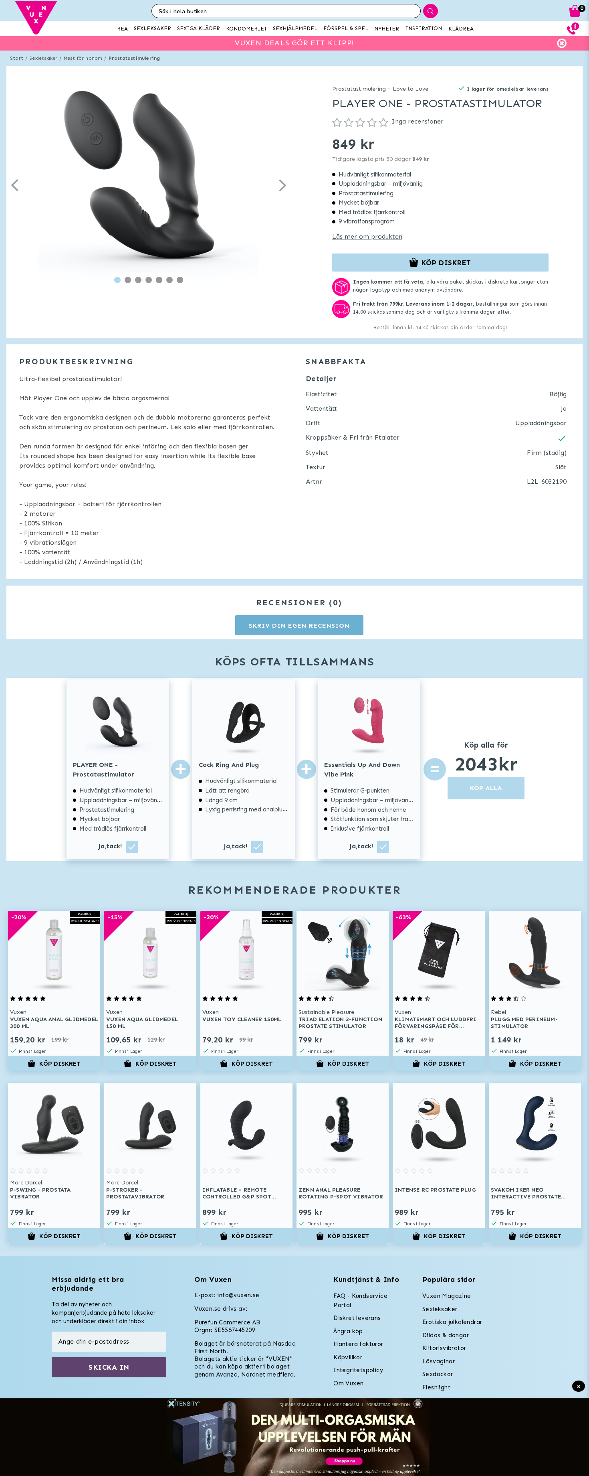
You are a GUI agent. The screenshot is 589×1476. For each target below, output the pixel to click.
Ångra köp (348, 1331)
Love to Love (410, 88)
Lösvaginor (438, 1361)
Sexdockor (437, 1374)
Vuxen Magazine (446, 1296)
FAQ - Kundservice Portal (360, 1300)
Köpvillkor (347, 1357)
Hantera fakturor (358, 1344)
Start (16, 58)
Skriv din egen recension (299, 625)
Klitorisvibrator (444, 1348)
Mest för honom (83, 58)
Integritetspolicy (358, 1370)
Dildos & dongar (445, 1335)
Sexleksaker (43, 58)
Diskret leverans (357, 1318)
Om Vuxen (348, 1383)
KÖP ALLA (486, 788)
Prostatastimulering (134, 58)
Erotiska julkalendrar (452, 1322)
